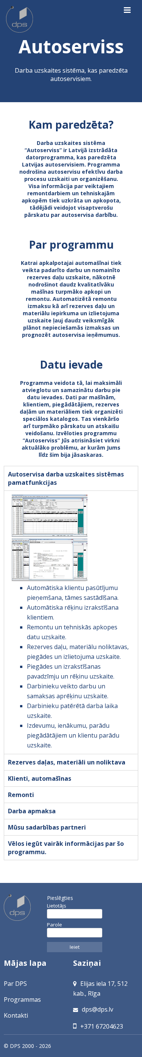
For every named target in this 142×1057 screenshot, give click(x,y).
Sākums (20, 19)
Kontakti (16, 1015)
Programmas (22, 999)
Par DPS (15, 983)
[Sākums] (23, 907)
